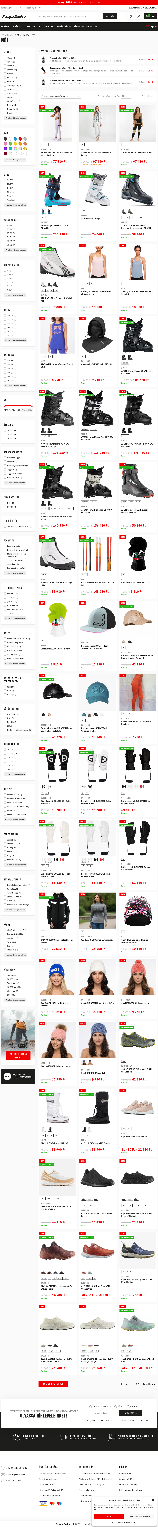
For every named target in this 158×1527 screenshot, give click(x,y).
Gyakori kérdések (127, 1479)
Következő (149, 1384)
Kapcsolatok (125, 1473)
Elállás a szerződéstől (50, 1495)
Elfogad (109, 1516)
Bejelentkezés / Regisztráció (52, 1473)
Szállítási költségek (48, 1479)
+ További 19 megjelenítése (15, 385)
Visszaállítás (27, 410)
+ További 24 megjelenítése (15, 865)
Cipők (15, 26)
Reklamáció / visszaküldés (51, 1490)
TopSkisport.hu (8, 35)
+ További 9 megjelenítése (15, 295)
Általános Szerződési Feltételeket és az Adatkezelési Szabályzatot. (124, 1420)
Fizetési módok (46, 1484)
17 (137, 1384)
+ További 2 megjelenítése (15, 160)
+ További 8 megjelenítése (15, 1000)
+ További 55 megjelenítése (15, 118)
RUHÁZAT (5, 26)
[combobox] (58, 96)
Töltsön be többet (53, 1383)
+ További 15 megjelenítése (15, 250)
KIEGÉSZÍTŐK (63, 26)
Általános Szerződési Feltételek (94, 1473)
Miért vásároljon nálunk (130, 1490)
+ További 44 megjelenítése (15, 205)
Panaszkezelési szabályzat (91, 1484)
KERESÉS (110, 16)
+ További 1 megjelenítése (15, 618)
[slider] (5, 406)
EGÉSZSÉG (77, 26)
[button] (153, 1500)
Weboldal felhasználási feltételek (95, 1479)
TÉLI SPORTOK (28, 26)
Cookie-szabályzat (118, 1522)
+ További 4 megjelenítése (15, 573)
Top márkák (91, 26)
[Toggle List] (78, 96)
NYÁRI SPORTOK (46, 26)
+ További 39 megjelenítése (15, 340)
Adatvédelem (130, 1522)
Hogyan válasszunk (128, 1484)
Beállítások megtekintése (139, 1516)
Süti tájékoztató (87, 1490)
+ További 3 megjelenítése (15, 483)
